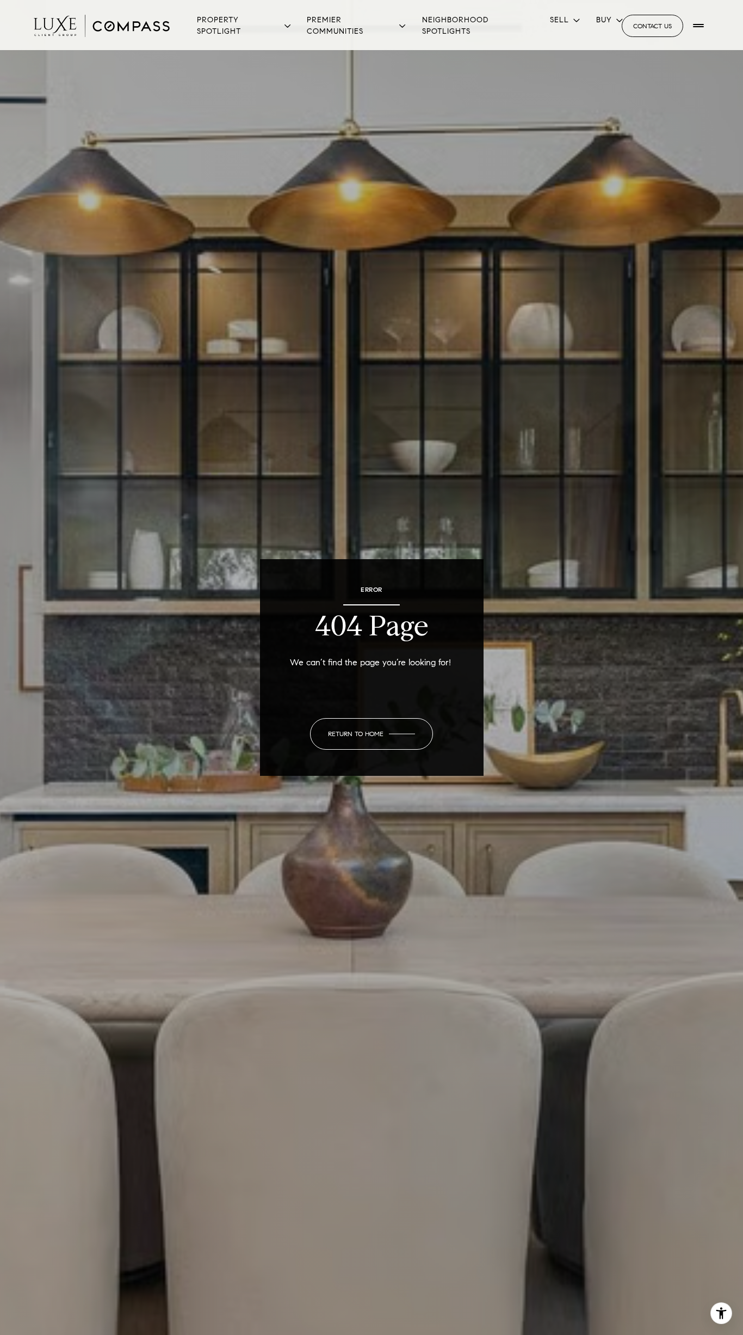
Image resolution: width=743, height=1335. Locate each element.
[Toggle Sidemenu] (698, 25)
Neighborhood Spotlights (455, 25)
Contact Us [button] (652, 26)
